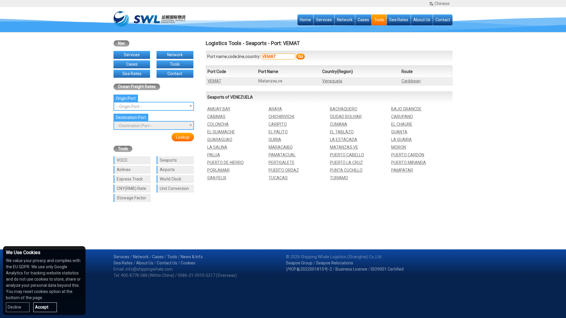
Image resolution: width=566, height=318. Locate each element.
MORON (398, 147)
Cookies (188, 263)
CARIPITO (278, 124)
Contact (442, 19)
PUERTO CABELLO (347, 155)
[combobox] (153, 106)
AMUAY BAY (219, 109)
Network (345, 19)
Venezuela (332, 81)
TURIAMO (339, 177)
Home (305, 19)
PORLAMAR (218, 170)
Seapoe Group (299, 263)
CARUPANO (402, 116)
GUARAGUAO (219, 139)
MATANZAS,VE (344, 147)
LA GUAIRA (401, 139)
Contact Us (167, 263)
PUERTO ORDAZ (284, 170)
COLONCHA (218, 124)
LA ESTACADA (343, 139)
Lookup (183, 137)
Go (300, 56)
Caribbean (411, 81)
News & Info (192, 256)
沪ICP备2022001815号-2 (309, 269)
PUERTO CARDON (407, 155)
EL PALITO (278, 132)
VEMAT (214, 81)
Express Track (130, 179)
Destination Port (131, 117)
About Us (421, 19)
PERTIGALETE (281, 162)
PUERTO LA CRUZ (346, 162)
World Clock (170, 179)
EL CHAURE (401, 124)
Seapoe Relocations (334, 263)
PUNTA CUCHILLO (346, 170)
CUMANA (338, 124)
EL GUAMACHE (221, 132)
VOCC (122, 160)
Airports (167, 169)
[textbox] (153, 106)
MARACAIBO (281, 147)
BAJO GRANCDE (406, 109)
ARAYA (275, 109)
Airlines (124, 169)
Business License (351, 269)
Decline (14, 307)
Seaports (168, 160)
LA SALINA (217, 147)
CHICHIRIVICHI (281, 116)
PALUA (213, 155)
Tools (379, 19)
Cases (363, 19)
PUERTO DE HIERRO (225, 162)
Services (324, 19)
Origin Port (126, 98)
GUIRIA (275, 139)
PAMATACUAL (282, 155)
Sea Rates (398, 19)
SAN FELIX (216, 177)
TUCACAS (278, 177)
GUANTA (399, 132)
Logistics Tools (223, 43)
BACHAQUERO (343, 109)
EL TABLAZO (342, 132)
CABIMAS (216, 116)
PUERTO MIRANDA (408, 162)
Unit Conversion (174, 188)
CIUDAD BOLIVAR (346, 116)
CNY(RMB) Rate (131, 188)
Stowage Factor (131, 198)
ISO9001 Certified (387, 269)
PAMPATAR (402, 170)
